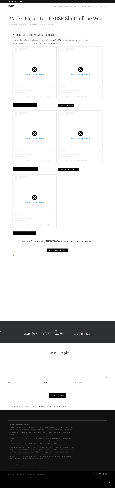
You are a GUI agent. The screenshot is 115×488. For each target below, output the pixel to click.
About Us (11, 465)
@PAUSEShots (58, 40)
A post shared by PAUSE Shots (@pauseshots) (34, 96)
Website (78, 383)
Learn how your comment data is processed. (51, 406)
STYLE (45, 24)
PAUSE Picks (40, 24)
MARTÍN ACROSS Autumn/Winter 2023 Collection (57, 332)
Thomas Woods (13, 24)
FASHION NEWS (33, 24)
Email (44, 383)
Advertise (18, 465)
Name (10, 383)
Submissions (31, 465)
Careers (24, 465)
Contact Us (39, 465)
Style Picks (50, 24)
